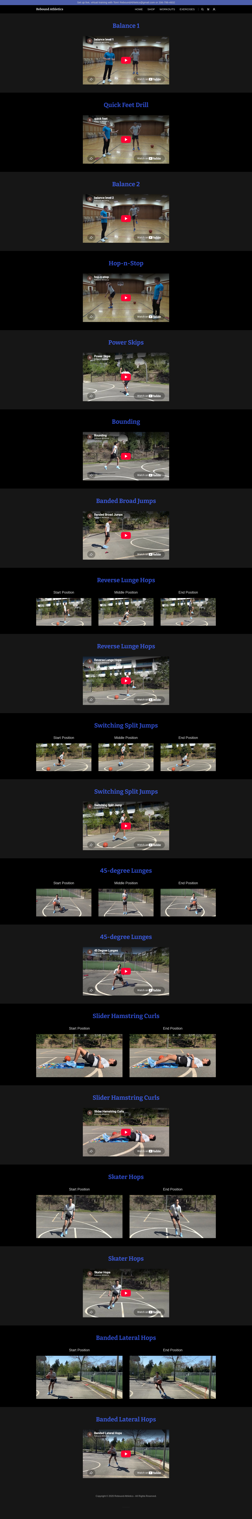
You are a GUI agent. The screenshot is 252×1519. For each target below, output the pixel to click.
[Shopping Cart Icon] (208, 9)
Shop (151, 9)
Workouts (167, 9)
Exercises (187, 9)
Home (139, 9)
